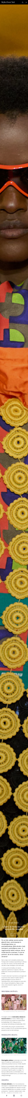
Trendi (16, 923)
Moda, (11, 923)
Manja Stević (14, 933)
